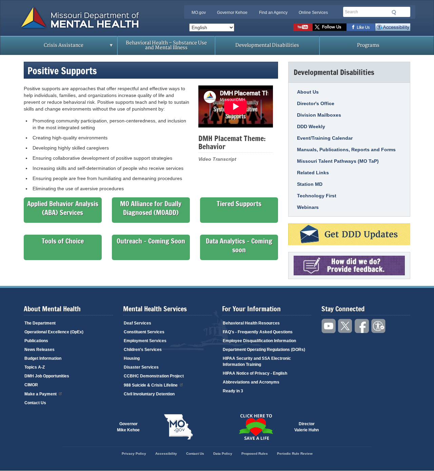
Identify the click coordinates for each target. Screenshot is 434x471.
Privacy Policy (134, 453)
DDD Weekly (311, 126)
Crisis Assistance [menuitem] (50, 47)
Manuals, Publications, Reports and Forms (346, 149)
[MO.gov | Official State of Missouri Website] (178, 427)
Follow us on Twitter (330, 27)
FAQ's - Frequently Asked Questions (258, 332)
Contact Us (35, 402)
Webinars (308, 207)
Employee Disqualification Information (259, 340)
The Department (40, 323)
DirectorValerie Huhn (306, 426)
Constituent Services (144, 332)
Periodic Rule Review (295, 453)
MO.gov (199, 12)
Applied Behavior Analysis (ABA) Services (62, 208)
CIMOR (31, 384)
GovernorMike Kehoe (128, 426)
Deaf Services (137, 323)
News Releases (39, 349)
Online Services (313, 12)
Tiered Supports (239, 203)
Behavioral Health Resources (251, 323)
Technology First (316, 195)
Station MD (309, 184)
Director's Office (315, 103)
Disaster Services (141, 367)
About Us (308, 92)
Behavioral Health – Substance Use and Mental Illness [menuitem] (166, 45)
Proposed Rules (254, 453)
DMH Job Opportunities (46, 376)
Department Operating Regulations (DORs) (264, 349)
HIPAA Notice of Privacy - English (255, 373)
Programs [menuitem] (368, 45)
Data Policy (222, 453)
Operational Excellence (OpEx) (53, 332)
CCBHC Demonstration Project (154, 376)
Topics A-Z (34, 367)
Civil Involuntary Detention (149, 394)
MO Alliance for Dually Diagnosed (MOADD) (150, 208)
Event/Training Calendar (325, 138)
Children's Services (143, 349)
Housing (132, 358)
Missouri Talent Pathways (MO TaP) (338, 161)
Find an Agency (273, 12)
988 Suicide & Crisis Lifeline (151, 385)
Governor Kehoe (232, 12)
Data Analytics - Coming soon (239, 245)
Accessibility (392, 27)
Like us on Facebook (361, 27)
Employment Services (145, 340)
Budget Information (42, 358)
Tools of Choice (63, 241)
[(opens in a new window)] (349, 234)
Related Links (313, 172)
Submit (394, 12)
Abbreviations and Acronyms (251, 382)
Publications (36, 340)
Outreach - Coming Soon (151, 241)
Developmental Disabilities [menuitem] (267, 45)
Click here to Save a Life (255, 427)
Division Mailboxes (319, 115)
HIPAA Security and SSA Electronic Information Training (257, 361)
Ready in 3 (233, 391)
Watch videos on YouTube (303, 27)
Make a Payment (40, 394)
